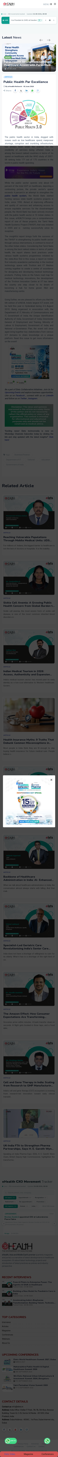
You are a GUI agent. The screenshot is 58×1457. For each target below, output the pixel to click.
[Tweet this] (21, 90)
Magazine (28, 1454)
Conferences (48, 1454)
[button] (47, 4)
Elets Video (9, 1454)
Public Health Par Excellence (25, 82)
